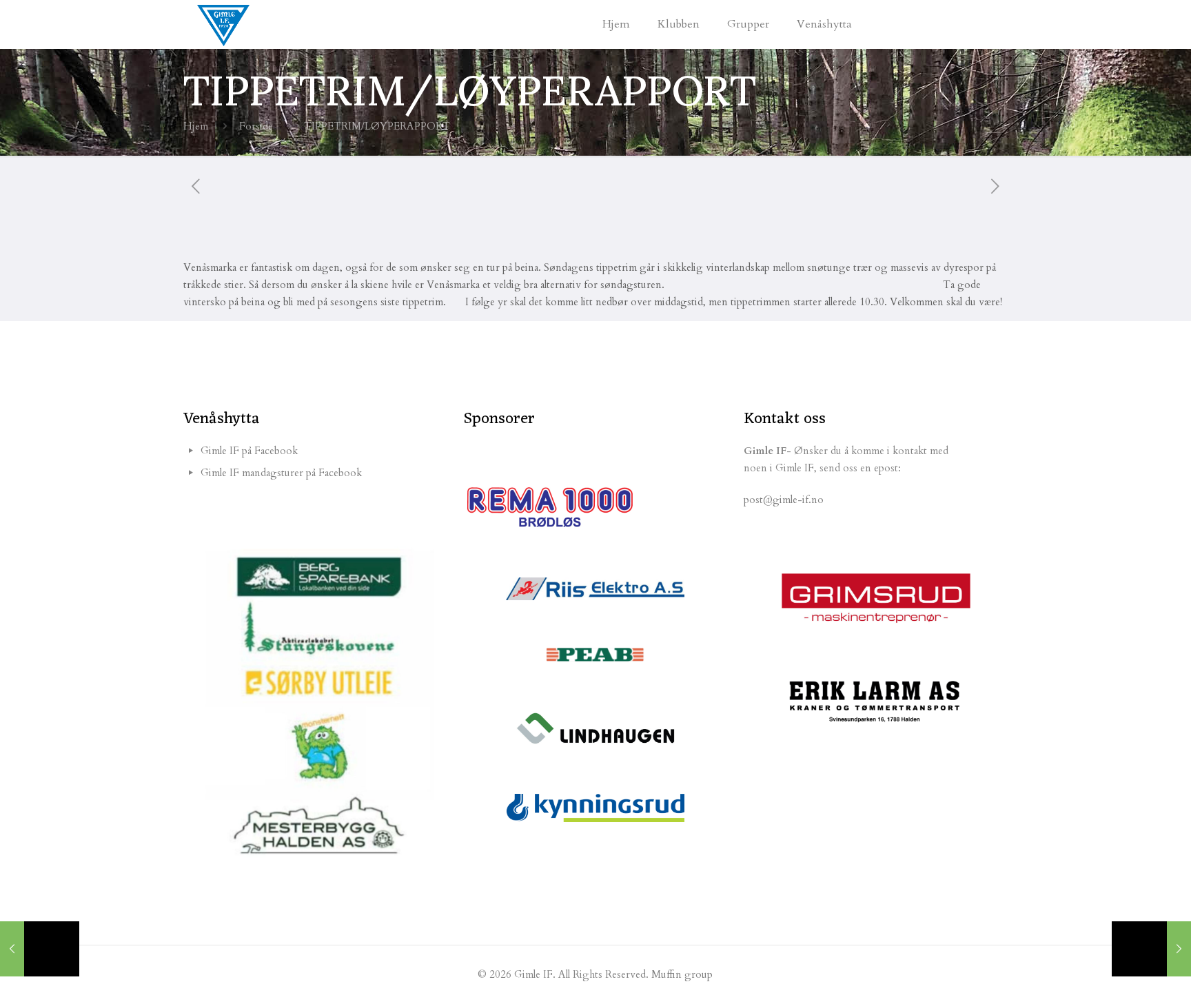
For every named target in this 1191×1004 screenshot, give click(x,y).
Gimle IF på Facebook (249, 451)
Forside (256, 126)
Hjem (195, 126)
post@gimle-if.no (784, 499)
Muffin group (682, 974)
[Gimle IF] (223, 24)
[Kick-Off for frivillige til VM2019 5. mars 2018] (39, 948)
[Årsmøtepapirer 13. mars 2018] (1151, 948)
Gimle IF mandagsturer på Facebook (281, 473)
